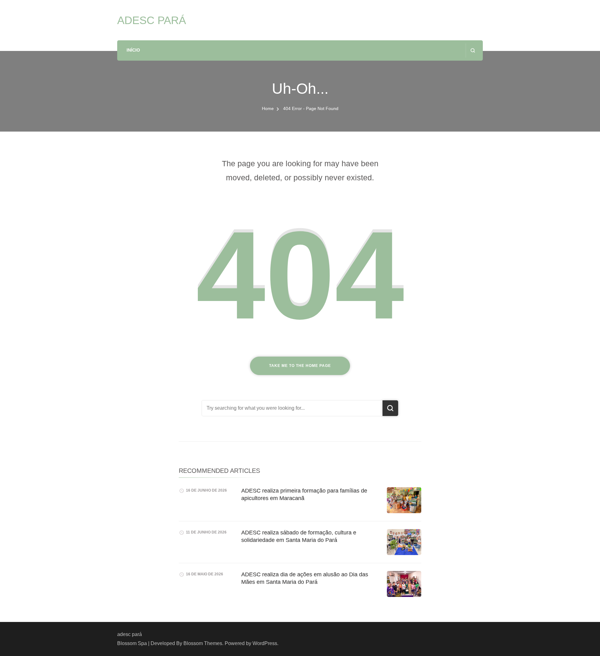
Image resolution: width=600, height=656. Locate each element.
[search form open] (473, 50)
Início (133, 50)
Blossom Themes (202, 643)
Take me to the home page (300, 365)
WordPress (264, 643)
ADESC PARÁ (151, 20)
